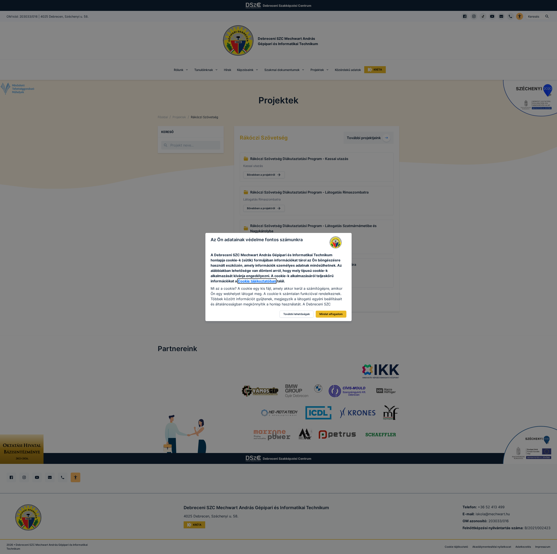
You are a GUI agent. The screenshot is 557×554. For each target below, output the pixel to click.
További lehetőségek (296, 314)
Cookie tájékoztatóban (257, 281)
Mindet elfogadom (331, 314)
